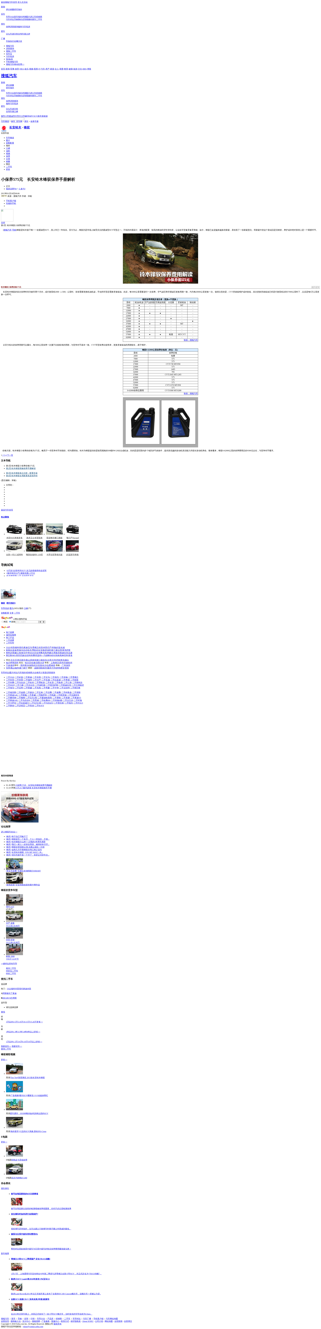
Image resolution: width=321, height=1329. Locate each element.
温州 (12, 665)
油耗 (8, 151)
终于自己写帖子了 (20, 836)
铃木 (30, 650)
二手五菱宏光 (73, 695)
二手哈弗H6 (44, 700)
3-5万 (15, 1022)
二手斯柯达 (77, 682)
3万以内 (9, 1022)
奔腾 (33, 655)
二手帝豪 (46, 688)
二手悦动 (30, 706)
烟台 (67, 660)
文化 (80, 69)
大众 (8, 647)
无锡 (66, 663)
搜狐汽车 (10, 46)
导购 (16, 19)
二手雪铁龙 (40, 682)
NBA (22, 69)
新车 (16, 17)
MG (14, 655)
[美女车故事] (11, 871)
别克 (41, 647)
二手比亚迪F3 (23, 703)
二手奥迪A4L (12, 695)
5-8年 (24, 1032)
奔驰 (54, 647)
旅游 (75, 69)
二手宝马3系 (31, 698)
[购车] (8, 836)
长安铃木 (15, 127)
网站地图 (109, 1321)
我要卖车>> (6, 1046)
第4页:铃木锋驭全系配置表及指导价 (22, 476)
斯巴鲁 (9, 655)
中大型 (22, 116)
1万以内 (9, 1042)
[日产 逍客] (14, 921)
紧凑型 (12, 116)
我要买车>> (17, 1046)
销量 (12, 9)
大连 (42, 663)
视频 (28, 19)
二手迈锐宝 (20, 706)
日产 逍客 (10, 923)
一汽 (44, 655)
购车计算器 (42, 673)
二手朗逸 (23, 695)
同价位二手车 (12, 971)
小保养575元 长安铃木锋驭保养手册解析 (33, 785)
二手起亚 (19, 677)
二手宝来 (39, 692)
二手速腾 (57, 692)
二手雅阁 (21, 698)
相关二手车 (11, 968)
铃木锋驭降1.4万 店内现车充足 (20, 576)
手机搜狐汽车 (12, 62)
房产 (48, 69)
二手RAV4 (39, 706)
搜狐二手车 (11, 51)
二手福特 (28, 680)
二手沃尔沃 (29, 685)
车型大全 (10, 17)
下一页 (10, 455)
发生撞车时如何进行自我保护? (24, 1214)
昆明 (58, 668)
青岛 (62, 660)
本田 (45, 647)
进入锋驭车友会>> (9, 832)
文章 (8, 159)
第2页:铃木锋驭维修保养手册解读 (21, 468)
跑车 (40, 116)
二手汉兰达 (68, 700)
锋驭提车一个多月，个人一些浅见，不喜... (30, 839)
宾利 (66, 655)
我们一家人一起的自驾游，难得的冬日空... (30, 844)
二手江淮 (67, 682)
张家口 (37, 660)
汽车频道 (5, 121)
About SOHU (87, 1321)
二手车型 (10, 643)
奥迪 (26, 647)
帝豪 (49, 653)
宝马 (30, 647)
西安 (62, 668)
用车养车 (5, 1188)
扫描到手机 (11, 203)
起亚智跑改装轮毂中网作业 (28, 885)
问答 (16, 34)
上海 (53, 663)
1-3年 (15, 1032)
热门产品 (10, 638)
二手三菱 (19, 685)
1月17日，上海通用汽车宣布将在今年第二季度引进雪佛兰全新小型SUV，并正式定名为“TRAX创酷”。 (56, 1274)
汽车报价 (22, 673)
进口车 (33, 17)
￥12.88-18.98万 (13, 942)
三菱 (56, 650)
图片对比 (13, 673)
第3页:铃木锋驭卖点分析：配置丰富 (22, 473)
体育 (17, 69)
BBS (85, 69)
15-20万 (33, 1022)
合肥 (49, 665)
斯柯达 (9, 653)
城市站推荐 (11, 635)
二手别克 (10, 680)
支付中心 (26, 1321)
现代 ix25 (10, 907)
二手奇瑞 (65, 680)
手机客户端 (11, 201)
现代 (21, 647)
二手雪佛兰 (73, 677)
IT (39, 69)
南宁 (26, 668)
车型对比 (5, 673)
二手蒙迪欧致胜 (45, 698)
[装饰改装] (10, 885)
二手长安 (50, 682)
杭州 (70, 663)
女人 (57, 69)
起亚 (58, 647)
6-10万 (25, 1042)
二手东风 (37, 688)
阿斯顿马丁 (8, 993)
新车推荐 (5, 1253)
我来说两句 (15, 189)
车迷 (12, 34)
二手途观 (21, 692)
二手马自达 (20, 682)
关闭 (3, 223)
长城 (63, 647)
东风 (45, 653)
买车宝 (9, 54)
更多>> (40, 1022)
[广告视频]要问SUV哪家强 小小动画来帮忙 (29, 1095)
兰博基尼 (56, 653)
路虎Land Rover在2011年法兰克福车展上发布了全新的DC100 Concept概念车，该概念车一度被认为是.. (56, 1294)
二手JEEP (10, 685)
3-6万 (20, 1042)
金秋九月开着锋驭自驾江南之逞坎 (27, 850)
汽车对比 (10, 19)
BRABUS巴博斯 (9, 998)
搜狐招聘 (36, 1321)
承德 (32, 660)
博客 (89, 69)
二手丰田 (37, 677)
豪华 (27, 116)
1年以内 (9, 1032)
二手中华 (55, 688)
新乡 (27, 665)
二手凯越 (51, 695)
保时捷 (50, 650)
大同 (54, 660)
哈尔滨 (28, 663)
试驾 (24, 19)
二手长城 (46, 680)
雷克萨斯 (66, 650)
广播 (3, 39)
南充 (45, 668)
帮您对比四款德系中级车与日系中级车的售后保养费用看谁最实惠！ (41, 1249)
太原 (49, 660)
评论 (8, 9)
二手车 (39, 19)
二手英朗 (76, 692)
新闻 (3, 7)
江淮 (19, 653)
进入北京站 (23, 2)
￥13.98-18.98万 (13, 926)
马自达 (24, 650)
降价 (20, 19)
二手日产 (37, 680)
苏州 (61, 663)
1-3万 (15, 1042)
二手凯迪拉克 (65, 685)
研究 (16, 9)
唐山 (28, 660)
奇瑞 (19, 650)
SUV (35, 116)
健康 (71, 69)
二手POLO (78, 703)
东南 (57, 655)
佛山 (12, 668)
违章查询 (14, 27)
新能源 (45, 116)
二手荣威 (28, 688)
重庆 (49, 668)
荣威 (14, 653)
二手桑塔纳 (11, 698)
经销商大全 (31, 673)
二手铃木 (30, 682)
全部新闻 (118, 1321)
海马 (23, 653)
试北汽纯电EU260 (19, 1178)
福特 (17, 647)
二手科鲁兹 (66, 692)
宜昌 (40, 665)
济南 (58, 660)
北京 (13, 660)
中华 (28, 653)
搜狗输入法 (16, 1321)
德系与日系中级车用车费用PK (24, 1234)
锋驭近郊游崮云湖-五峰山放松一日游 (28, 847)
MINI (52, 655)
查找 (3, 1012)
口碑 (16, 111)
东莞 (8, 668)
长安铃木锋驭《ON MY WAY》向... (27, 852)
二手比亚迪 (56, 680)
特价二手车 (11, 973)
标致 (8, 650)
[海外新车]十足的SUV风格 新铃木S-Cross (28, 1131)
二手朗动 (10, 706)
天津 (17, 660)
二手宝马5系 (35, 703)
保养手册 (34, 121)
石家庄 (22, 660)
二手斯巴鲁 (75, 688)
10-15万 (26, 1022)
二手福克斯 (11, 692)
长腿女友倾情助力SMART (29, 871)
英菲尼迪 (20, 655)
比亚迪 (13, 650)
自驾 (20, 34)
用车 (3, 24)
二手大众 (10, 677)
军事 (12, 69)
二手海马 (10, 688)
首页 (3, 69)
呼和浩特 (14, 663)
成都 (36, 668)
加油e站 (9, 59)
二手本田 (19, 680)
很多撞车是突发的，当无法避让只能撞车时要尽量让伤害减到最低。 (41, 1229)
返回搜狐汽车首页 (9, 2)
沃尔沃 (33, 653)
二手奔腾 (10, 682)
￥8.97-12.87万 (12, 959)
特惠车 (33, 19)
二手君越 (66, 698)
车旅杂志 (10, 41)
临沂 (8, 663)
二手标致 (74, 680)
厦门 (21, 668)
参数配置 (10, 143)
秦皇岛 (44, 660)
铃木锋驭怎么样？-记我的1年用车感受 (29, 842)
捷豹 (48, 655)
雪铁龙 (35, 650)
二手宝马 (46, 677)
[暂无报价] (11, 603)
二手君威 (32, 695)
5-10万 (20, 1022)
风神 (62, 655)
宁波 (8, 665)
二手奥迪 (28, 677)
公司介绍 (99, 1321)
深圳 (68, 665)
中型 (17, 116)
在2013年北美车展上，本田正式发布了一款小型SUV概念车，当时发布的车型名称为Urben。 (51, 1314)
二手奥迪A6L (12, 700)
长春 (33, 663)
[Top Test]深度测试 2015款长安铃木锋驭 (27, 1078)
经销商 (39, 17)
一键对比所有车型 (9, 964)
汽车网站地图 (112, 1319)
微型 (3, 116)
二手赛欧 (57, 698)
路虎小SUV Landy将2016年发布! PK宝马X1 (30, 1279)
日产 (50, 647)
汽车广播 (87, 1319)
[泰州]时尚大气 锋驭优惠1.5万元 (21, 573)
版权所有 (58, 1324)
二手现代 (55, 677)
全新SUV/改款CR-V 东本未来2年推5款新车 (30, 1299)
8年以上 (30, 1032)
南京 (57, 663)
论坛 (8, 34)
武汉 (36, 665)
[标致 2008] (14, 954)
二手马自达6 (24, 700)
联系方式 (65, 1321)
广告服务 (46, 1321)
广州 (64, 665)
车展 (24, 34)
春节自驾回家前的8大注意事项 (24, 1194)
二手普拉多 (59, 703)
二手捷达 (30, 692)
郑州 (22, 665)
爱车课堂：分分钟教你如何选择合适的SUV (29, 1113)
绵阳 (40, 668)
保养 (8, 27)
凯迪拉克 (64, 653)
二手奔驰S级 (56, 700)
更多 (8, 169)
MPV (31, 116)
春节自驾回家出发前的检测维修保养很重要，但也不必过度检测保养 (41, 1209)
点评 (28, 34)
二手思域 (35, 700)
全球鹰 (39, 653)
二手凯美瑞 (61, 695)
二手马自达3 (47, 703)
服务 (20, 27)
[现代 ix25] (14, 905)
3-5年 (20, 1032)
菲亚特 (38, 655)
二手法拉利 (64, 688)
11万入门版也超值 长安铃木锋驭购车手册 (33, 788)
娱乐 (27, 69)
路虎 (45, 650)
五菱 (70, 653)
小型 (7, 116)
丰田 (12, 647)
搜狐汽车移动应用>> (15, 64)
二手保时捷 (40, 685)
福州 (17, 668)
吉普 (60, 650)
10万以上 (32, 1042)
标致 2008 (10, 956)
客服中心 (55, 1321)
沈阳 (38, 663)
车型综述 (5, 608)
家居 (52, 69)
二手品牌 (10, 640)
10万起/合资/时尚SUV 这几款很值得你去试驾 (26, 570)
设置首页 (5, 1321)
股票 (36, 69)
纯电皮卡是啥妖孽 (19, 1160)
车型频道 (10, 138)
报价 (20, 17)
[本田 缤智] (14, 938)
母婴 (61, 69)
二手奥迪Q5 (75, 698)
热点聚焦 (5, 517)
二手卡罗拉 (11, 703)
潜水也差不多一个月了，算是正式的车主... (30, 855)
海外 (20, 9)
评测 (24, 17)
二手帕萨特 (41, 695)
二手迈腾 (48, 692)
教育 (66, 69)
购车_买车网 (16, 121)
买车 (3, 14)
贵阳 (67, 668)
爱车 (3, 31)
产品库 (50, 1319)
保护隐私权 (76, 1321)
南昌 (53, 665)
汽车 (43, 69)
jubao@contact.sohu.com (33, 1326)
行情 (33, 1319)
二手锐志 (69, 703)
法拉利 (27, 655)
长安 (40, 650)
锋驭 (27, 127)
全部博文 (128, 1321)
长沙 (44, 665)
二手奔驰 (63, 677)
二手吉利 (19, 688)
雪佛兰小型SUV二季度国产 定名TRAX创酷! (30, 1259)
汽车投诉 (26, 27)
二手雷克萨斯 (52, 685)
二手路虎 (59, 682)
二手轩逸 (78, 700)
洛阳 (31, 665)
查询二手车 (6, 1049)
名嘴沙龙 (18, 41)
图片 (28, 17)
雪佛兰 (35, 647)
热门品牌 (10, 632)
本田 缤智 (10, 940)
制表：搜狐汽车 (191, 340)
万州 (54, 668)
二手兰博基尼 (78, 685)
